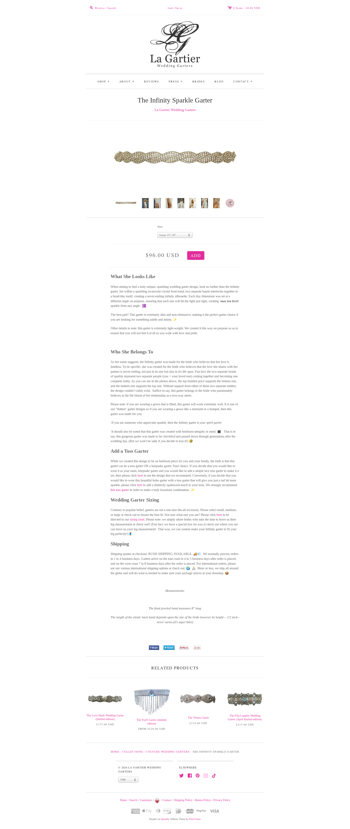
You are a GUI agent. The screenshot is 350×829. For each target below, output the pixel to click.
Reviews (151, 81)
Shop (104, 81)
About (127, 81)
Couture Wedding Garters (168, 751)
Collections (132, 751)
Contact (243, 81)
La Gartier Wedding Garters (175, 110)
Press (176, 81)
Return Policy (203, 800)
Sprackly (165, 819)
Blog (219, 81)
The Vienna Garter (198, 717)
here (140, 475)
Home (115, 751)
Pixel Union (195, 819)
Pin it (185, 648)
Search (133, 800)
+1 (198, 648)
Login (170, 8)
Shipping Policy (183, 800)
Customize (146, 800)
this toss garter (120, 490)
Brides (198, 81)
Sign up (178, 8)
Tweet (170, 648)
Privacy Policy (221, 800)
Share (155, 648)
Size (160, 226)
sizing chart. (137, 519)
